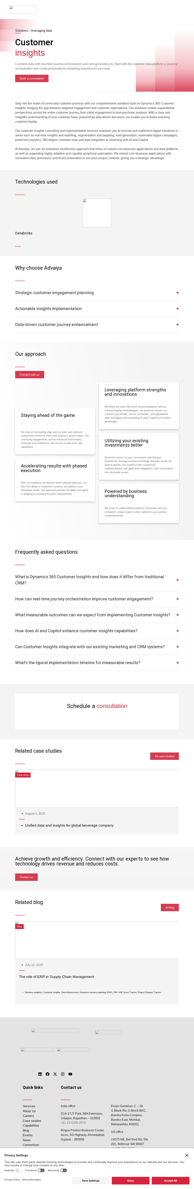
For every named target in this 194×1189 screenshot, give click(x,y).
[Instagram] (63, 1074)
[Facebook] (47, 1074)
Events (28, 1135)
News (27, 1140)
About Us (29, 1111)
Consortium (31, 1145)
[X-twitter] (55, 1074)
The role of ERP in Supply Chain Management (56, 977)
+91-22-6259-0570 (73, 1122)
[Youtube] (70, 1074)
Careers (28, 1116)
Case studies (32, 1121)
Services (29, 1106)
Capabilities (31, 1125)
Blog (26, 1130)
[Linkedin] (40, 1074)
